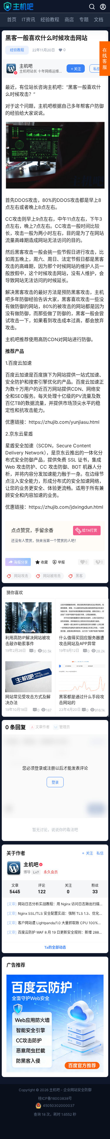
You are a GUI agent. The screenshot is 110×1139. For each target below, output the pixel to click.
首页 (11, 19)
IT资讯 (28, 19)
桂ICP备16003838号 (55, 1098)
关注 (77, 69)
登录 (55, 782)
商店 (69, 19)
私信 (96, 69)
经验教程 (49, 19)
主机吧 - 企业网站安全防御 (70, 1090)
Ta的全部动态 (55, 947)
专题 (84, 19)
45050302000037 (59, 1105)
